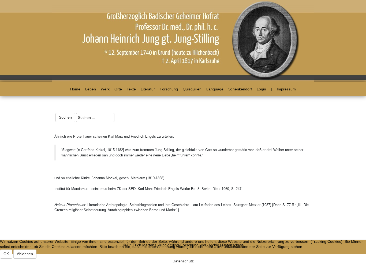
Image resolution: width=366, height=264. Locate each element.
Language (214, 89)
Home (75, 89)
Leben (90, 89)
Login (261, 89)
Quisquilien (192, 89)
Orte (118, 89)
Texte (131, 89)
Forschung (169, 89)
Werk (105, 89)
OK (6, 254)
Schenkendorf (240, 89)
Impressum (286, 89)
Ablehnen (25, 254)
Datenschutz (183, 261)
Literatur (148, 89)
